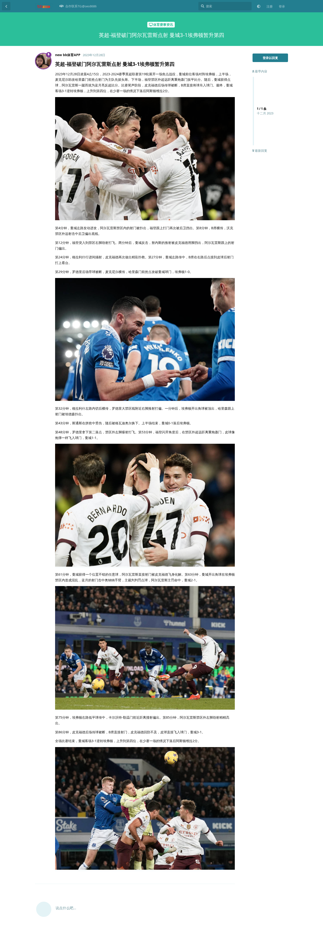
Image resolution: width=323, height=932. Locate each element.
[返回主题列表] (6, 6)
